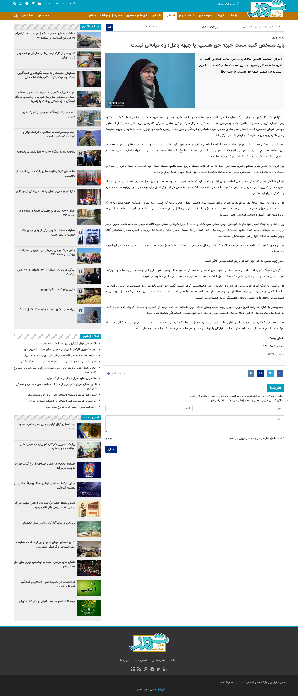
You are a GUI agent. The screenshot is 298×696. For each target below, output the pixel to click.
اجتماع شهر (260, 27)
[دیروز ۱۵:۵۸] (89, 236)
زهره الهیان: (277, 37)
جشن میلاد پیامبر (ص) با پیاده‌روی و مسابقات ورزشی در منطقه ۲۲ (47, 252)
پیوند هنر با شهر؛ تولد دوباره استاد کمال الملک (47, 309)
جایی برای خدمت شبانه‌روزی (58, 289)
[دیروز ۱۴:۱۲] (89, 158)
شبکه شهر (27, 16)
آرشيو (72, 4)
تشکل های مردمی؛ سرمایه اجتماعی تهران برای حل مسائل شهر (62, 395)
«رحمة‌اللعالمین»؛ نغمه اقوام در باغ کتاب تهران (71, 407)
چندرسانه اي (159, 660)
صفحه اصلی (276, 27)
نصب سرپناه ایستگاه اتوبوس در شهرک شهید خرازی (48, 114)
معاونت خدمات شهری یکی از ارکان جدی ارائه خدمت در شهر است (48, 232)
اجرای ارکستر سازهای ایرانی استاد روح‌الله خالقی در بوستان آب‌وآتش (58, 362)
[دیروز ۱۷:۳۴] (89, 256)
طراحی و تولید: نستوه (146, 689)
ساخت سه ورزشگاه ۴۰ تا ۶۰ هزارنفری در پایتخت (46, 151)
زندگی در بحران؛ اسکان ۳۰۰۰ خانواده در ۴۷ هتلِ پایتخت (46, 272)
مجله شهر (43, 16)
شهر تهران (240, 682)
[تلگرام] (152, 670)
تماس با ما (61, 4)
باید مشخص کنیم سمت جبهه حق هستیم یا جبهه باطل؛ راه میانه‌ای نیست (207, 45)
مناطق (92, 16)
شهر (265, 8)
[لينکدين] (165, 670)
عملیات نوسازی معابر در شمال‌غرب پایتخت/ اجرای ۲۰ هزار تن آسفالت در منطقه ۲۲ (45, 36)
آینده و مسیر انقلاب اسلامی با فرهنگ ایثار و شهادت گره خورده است (49, 134)
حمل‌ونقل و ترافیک (111, 16)
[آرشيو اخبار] (133, 670)
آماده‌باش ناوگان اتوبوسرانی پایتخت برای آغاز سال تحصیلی (45, 173)
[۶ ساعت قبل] (89, 217)
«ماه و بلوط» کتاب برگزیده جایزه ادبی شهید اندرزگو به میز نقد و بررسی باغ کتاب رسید (55, 370)
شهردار (220, 16)
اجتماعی (170, 16)
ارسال (111, 449)
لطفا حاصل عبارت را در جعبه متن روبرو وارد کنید (256, 438)
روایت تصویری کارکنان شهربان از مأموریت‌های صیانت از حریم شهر (60, 349)
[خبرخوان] (139, 670)
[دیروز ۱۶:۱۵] (89, 276)
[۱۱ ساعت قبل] (89, 40)
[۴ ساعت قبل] (89, 99)
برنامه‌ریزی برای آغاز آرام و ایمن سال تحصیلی (72, 378)
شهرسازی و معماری (136, 16)
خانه (231, 16)
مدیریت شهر (206, 16)
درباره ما (48, 4)
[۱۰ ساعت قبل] (89, 79)
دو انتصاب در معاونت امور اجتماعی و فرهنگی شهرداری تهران (63, 401)
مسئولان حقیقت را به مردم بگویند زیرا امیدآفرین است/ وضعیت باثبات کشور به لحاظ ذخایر (46, 75)
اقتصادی (156, 16)
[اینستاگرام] (146, 670)
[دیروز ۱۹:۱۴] (89, 315)
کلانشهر (246, 27)
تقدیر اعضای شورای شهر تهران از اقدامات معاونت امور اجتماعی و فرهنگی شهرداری (56, 386)
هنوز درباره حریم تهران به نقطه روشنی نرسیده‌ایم (45, 191)
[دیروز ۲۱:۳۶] (89, 59)
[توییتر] (158, 670)
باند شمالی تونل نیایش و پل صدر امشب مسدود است (67, 343)
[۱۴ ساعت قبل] (89, 197)
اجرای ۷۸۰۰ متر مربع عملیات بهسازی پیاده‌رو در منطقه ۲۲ (46, 213)
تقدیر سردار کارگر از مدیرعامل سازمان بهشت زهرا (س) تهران (46, 55)
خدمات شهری (186, 16)
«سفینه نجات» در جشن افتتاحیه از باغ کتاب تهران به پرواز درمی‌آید (60, 355)
